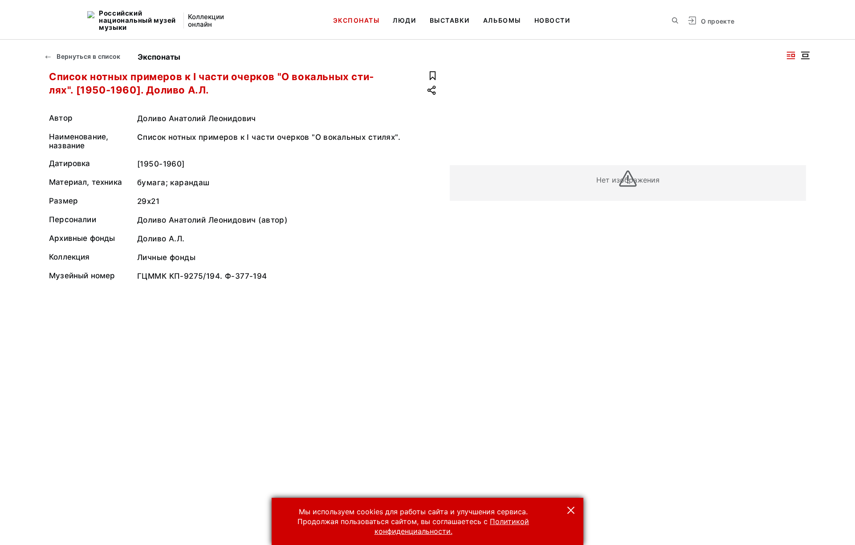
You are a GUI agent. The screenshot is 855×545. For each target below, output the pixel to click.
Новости (552, 20)
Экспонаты (356, 20)
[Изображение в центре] (805, 55)
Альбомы (502, 20)
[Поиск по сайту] (675, 20)
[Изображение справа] (791, 55)
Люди (404, 20)
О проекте (717, 21)
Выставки (450, 20)
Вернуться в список (88, 56)
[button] (571, 510)
